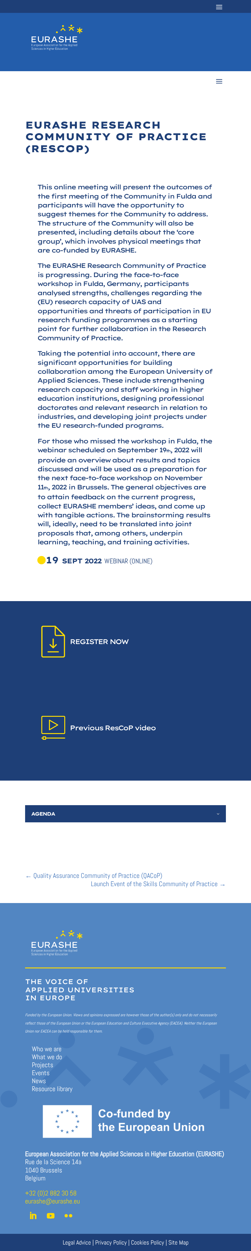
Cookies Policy (147, 1242)
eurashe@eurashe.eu (52, 1201)
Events (41, 1072)
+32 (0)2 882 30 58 (51, 1193)
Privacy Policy (111, 1242)
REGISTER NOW (99, 641)
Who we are (47, 1048)
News (39, 1080)
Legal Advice (77, 1242)
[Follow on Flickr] (68, 1216)
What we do (47, 1056)
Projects (42, 1064)
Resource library (52, 1088)
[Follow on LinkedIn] (32, 1216)
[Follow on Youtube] (50, 1216)
